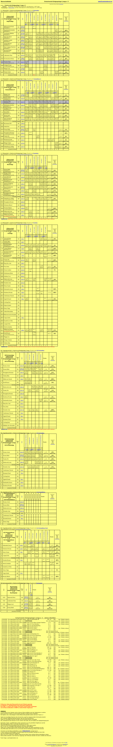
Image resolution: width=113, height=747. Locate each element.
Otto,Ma (41, 41)
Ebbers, (26, 113)
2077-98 (22, 33)
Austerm (45, 45)
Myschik (26, 300)
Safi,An (34, 171)
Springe (34, 334)
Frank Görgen (65, 744)
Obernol (45, 199)
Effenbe (30, 113)
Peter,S (41, 38)
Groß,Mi (26, 181)
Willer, (31, 271)
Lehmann (38, 45)
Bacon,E (30, 331)
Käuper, (40, 453)
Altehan (41, 188)
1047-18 (22, 282)
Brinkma (41, 99)
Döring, (56, 31)
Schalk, (41, 171)
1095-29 (22, 202)
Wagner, (45, 253)
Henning (49, 41)
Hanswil (41, 56)
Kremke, (38, 293)
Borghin (56, 73)
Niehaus (56, 113)
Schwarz (45, 103)
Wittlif (33, 553)
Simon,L (41, 253)
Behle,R (40, 380)
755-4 (22, 419)
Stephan (38, 48)
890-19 (22, 276)
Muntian (30, 134)
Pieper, (34, 113)
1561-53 (22, 126)
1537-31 (22, 187)
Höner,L (41, 106)
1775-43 (22, 50)
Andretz (45, 116)
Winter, (30, 56)
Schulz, (44, 577)
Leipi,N (38, 300)
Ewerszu (38, 96)
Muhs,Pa (45, 113)
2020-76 (22, 36)
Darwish (40, 388)
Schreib (38, 38)
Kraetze (52, 99)
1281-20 (22, 252)
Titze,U (27, 171)
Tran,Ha (45, 185)
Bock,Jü (34, 28)
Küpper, (38, 59)
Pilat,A (27, 63)
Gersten (34, 280)
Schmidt (56, 120)
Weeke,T (26, 456)
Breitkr (25, 564)
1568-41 (22, 115)
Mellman (30, 48)
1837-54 (22, 55)
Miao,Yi (41, 199)
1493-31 (22, 133)
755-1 (22, 317)
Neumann (26, 373)
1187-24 (22, 136)
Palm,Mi (40, 373)
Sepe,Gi (29, 456)
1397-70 (22, 146)
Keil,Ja (34, 178)
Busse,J (30, 280)
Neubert (30, 70)
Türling (34, 120)
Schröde (26, 383)
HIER (66, 742)
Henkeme (53, 106)
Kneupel (47, 561)
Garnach (56, 45)
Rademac (26, 66)
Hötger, (30, 178)
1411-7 (22, 239)
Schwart (52, 103)
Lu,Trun (34, 96)
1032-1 (22, 263)
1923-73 (22, 43)
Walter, (30, 120)
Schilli (31, 99)
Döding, (38, 113)
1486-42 (22, 184)
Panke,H (45, 106)
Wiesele (29, 553)
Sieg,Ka (53, 48)
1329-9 (22, 248)
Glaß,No (56, 147)
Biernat (41, 45)
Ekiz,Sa (37, 373)
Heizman (45, 300)
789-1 (22, 286)
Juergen (26, 116)
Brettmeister (66, 89)
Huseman (30, 59)
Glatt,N (33, 370)
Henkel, (38, 212)
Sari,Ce (29, 391)
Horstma (47, 577)
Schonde (45, 99)
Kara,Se (56, 96)
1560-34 (22, 105)
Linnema (33, 388)
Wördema (45, 181)
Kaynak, (36, 553)
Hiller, (45, 56)
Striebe (38, 195)
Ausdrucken (61, 4)
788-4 (22, 518)
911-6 (22, 295)
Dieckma (41, 113)
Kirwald (38, 56)
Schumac (45, 66)
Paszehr (41, 120)
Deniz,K (52, 120)
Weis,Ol (30, 38)
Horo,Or (34, 253)
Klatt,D (34, 195)
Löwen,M (26, 41)
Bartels (30, 216)
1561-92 (22, 119)
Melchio (26, 195)
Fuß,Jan (49, 59)
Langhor (45, 70)
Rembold (29, 546)
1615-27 (22, 129)
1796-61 (22, 58)
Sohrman (37, 391)
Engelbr (41, 96)
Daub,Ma (52, 116)
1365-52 (22, 190)
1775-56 (22, 68)
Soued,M (49, 113)
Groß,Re (26, 178)
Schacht (30, 116)
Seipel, (27, 130)
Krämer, (41, 103)
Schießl (26, 370)
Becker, (56, 41)
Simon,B (41, 331)
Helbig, (45, 171)
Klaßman (49, 103)
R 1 (34, 75)
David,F (41, 185)
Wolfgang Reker (11, 7)
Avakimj (36, 556)
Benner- (34, 331)
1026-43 (22, 273)
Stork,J (53, 56)
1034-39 (22, 270)
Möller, (41, 401)
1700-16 (22, 123)
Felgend (30, 249)
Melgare (56, 99)
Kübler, (49, 120)
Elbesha (56, 106)
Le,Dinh (40, 456)
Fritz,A (49, 38)
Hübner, (41, 178)
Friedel (45, 280)
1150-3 (22, 292)
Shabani (49, 48)
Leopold (26, 96)
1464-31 (22, 140)
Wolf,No (38, 41)
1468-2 (22, 215)
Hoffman (29, 380)
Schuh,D (30, 598)
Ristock (44, 561)
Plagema (47, 553)
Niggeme (26, 99)
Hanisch (49, 56)
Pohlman (41, 59)
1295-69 (22, 208)
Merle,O (38, 103)
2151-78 (22, 26)
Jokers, (34, 130)
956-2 (22, 299)
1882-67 (22, 40)
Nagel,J (56, 38)
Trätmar (26, 38)
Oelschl (30, 45)
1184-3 (22, 289)
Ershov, (49, 116)
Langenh (41, 181)
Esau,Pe (26, 199)
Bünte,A (38, 120)
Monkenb (33, 391)
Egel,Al (27, 246)
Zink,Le (26, 380)
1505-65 (22, 177)
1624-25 (22, 72)
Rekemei (38, 246)
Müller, (30, 106)
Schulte (53, 45)
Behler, (45, 41)
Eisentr (34, 199)
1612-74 (22, 62)
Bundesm (53, 38)
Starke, (45, 188)
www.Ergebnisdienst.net (105, 1)
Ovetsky (33, 373)
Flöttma (45, 38)
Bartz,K (37, 370)
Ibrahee (45, 96)
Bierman (26, 261)
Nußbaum (49, 45)
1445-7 (22, 242)
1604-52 (22, 112)
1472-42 (22, 143)
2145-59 (22, 30)
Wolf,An (53, 41)
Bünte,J (38, 137)
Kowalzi (45, 246)
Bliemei (38, 199)
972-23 (22, 266)
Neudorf (56, 144)
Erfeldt (42, 73)
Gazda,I (30, 103)
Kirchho (49, 99)
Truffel (45, 120)
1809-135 (23, 47)
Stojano (25, 556)
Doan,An (40, 463)
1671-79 (22, 65)
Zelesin (30, 195)
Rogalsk (26, 460)
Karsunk (53, 59)
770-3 (22, 255)
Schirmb (33, 456)
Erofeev (30, 605)
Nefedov (26, 398)
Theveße (37, 388)
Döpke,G (29, 383)
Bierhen (29, 564)
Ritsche (38, 178)
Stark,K (45, 178)
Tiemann (34, 103)
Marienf (34, 261)
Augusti (56, 48)
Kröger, (41, 370)
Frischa (38, 253)
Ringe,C (26, 45)
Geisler (53, 113)
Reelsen (26, 106)
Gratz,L (34, 106)
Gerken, (26, 209)
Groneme (41, 195)
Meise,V (52, 141)
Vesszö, (40, 460)
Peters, (27, 56)
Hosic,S (49, 96)
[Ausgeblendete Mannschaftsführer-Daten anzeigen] (26, 11)
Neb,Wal (34, 246)
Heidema (41, 116)
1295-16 (22, 211)
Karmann (30, 41)
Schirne (38, 99)
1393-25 (22, 205)
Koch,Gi (38, 116)
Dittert (34, 99)
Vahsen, (36, 571)
